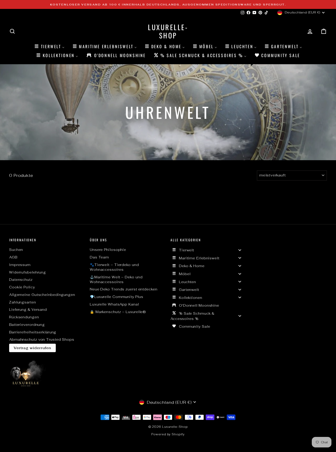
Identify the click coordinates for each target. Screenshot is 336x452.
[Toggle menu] (240, 249)
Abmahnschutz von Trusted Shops (41, 339)
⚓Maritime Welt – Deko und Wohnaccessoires (116, 279)
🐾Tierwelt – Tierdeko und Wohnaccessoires (114, 267)
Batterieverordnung (27, 324)
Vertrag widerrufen (32, 348)
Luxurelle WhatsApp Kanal (114, 304)
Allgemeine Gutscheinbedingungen (42, 294)
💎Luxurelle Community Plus (116, 297)
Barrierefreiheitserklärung (32, 332)
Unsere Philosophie (108, 249)
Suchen (16, 249)
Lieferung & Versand (28, 309)
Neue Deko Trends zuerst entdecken (123, 289)
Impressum (20, 265)
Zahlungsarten (22, 302)
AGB (13, 257)
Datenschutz (21, 279)
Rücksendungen (24, 317)
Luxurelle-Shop (168, 31)
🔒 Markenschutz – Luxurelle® (118, 312)
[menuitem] (49, 46)
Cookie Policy (22, 287)
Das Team (99, 257)
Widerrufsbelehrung (27, 272)
